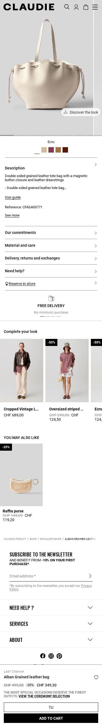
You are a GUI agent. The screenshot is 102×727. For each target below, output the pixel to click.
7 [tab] (89, 137)
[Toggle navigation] (95, 7)
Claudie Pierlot (15, 538)
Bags (33, 538)
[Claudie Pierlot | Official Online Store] (28, 6)
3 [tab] (31, 137)
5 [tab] (60, 137)
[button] (76, 6)
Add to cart (51, 718)
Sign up (90, 575)
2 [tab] (17, 137)
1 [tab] (2, 137)
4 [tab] (46, 137)
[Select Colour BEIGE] (44, 150)
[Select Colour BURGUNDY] (51, 150)
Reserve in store (22, 283)
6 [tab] (75, 137)
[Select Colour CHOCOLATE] (65, 150)
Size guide (13, 197)
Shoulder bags (50, 538)
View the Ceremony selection (44, 696)
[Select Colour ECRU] (37, 150)
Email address (21, 576)
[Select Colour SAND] (58, 150)
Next (91, 306)
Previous (14, 306)
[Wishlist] (96, 677)
